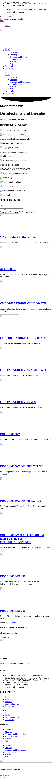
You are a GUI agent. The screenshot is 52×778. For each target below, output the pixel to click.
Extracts (13, 61)
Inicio (2, 119)
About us (8, 48)
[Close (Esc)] (9, 775)
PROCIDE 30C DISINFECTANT (21, 466)
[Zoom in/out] (1, 775)
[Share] (6, 775)
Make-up (13, 55)
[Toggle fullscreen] (4, 775)
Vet (11, 64)
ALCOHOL (8, 269)
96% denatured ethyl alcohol (18, 237)
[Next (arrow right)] (4, 777)
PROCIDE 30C (10, 434)
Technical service (12, 66)
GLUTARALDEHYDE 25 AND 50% (23, 370)
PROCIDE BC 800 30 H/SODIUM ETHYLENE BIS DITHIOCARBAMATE (22, 538)
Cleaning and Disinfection (20, 57)
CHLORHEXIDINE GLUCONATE (23, 303)
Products (8, 50)
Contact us (9, 68)
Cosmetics (14, 52)
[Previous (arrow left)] (1, 777)
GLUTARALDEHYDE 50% (18, 402)
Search (2, 16)
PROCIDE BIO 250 (12, 576)
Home (7, 697)
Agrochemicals (16, 59)
